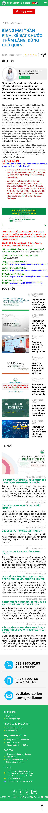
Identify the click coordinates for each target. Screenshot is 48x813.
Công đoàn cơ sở (13, 742)
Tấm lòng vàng (12, 730)
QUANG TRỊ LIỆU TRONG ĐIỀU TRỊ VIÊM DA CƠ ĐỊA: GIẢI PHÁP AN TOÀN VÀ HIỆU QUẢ (24, 603)
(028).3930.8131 (14, 778)
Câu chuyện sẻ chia (14, 728)
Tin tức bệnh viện (13, 719)
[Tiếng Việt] (33, 3)
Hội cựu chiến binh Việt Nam (17, 745)
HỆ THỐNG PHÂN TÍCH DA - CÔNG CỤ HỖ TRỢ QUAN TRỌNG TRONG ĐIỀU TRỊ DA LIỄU (24, 481)
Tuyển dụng (11, 716)
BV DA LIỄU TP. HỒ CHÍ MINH (18, 3)
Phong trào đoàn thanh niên (17, 740)
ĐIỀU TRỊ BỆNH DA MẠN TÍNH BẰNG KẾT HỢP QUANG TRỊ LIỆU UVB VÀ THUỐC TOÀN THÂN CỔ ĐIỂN (23, 630)
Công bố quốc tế (12, 757)
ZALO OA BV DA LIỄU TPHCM (20, 781)
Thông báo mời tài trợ (15, 762)
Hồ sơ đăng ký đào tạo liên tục (18, 754)
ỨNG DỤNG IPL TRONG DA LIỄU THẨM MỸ (22, 531)
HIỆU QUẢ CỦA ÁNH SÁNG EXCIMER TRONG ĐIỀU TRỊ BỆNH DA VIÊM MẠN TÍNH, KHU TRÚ (23, 578)
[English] (36, 3)
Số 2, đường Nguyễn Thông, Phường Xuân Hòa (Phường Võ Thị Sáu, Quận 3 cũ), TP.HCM (20, 773)
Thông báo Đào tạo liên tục (17, 759)
